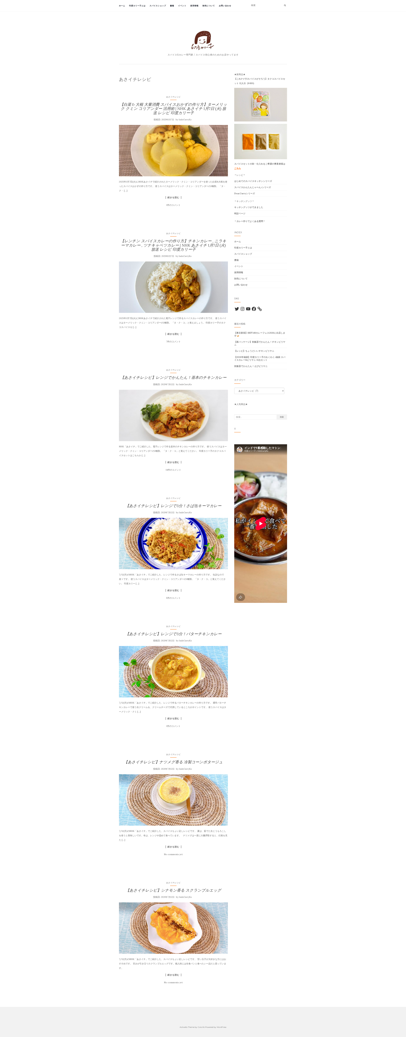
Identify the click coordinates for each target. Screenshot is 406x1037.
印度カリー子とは (137, 5)
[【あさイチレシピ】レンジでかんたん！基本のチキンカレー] (173, 415)
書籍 (172, 5)
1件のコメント (173, 205)
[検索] (285, 5)
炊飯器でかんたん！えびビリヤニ (251, 366)
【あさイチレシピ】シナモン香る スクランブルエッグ (173, 890)
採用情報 (194, 5)
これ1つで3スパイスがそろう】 (251, 78)
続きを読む (173, 197)
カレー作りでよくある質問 (249, 221)
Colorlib (201, 1027)
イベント (182, 5)
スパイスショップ (158, 5)
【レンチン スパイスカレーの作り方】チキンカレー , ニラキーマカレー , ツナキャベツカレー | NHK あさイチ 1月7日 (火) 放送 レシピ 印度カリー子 (173, 245)
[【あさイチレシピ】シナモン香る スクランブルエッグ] (173, 928)
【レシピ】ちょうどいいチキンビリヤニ (254, 350)
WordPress (221, 1027)
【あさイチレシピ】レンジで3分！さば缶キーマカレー (173, 505)
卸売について (209, 5)
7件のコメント (173, 341)
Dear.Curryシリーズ (244, 193)
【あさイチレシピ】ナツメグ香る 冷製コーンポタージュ (173, 762)
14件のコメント (173, 469)
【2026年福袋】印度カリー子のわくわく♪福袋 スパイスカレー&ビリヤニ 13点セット (259, 358)
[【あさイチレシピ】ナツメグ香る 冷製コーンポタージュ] (173, 800)
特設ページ (239, 213)
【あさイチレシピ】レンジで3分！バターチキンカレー (173, 633)
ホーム (122, 5)
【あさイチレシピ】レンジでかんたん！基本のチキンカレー (173, 377)
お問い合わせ (225, 5)
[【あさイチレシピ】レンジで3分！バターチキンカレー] (173, 671)
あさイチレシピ (173, 97)
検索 (282, 417)
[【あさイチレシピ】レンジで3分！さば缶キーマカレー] (173, 543)
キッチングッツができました (248, 207)
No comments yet (173, 854)
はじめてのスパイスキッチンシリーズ (253, 181)
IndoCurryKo (185, 119)
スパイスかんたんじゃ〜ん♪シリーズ (252, 187)
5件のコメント (173, 598)
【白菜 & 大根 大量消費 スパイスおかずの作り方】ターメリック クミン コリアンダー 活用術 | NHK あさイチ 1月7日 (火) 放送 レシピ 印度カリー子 (173, 108)
